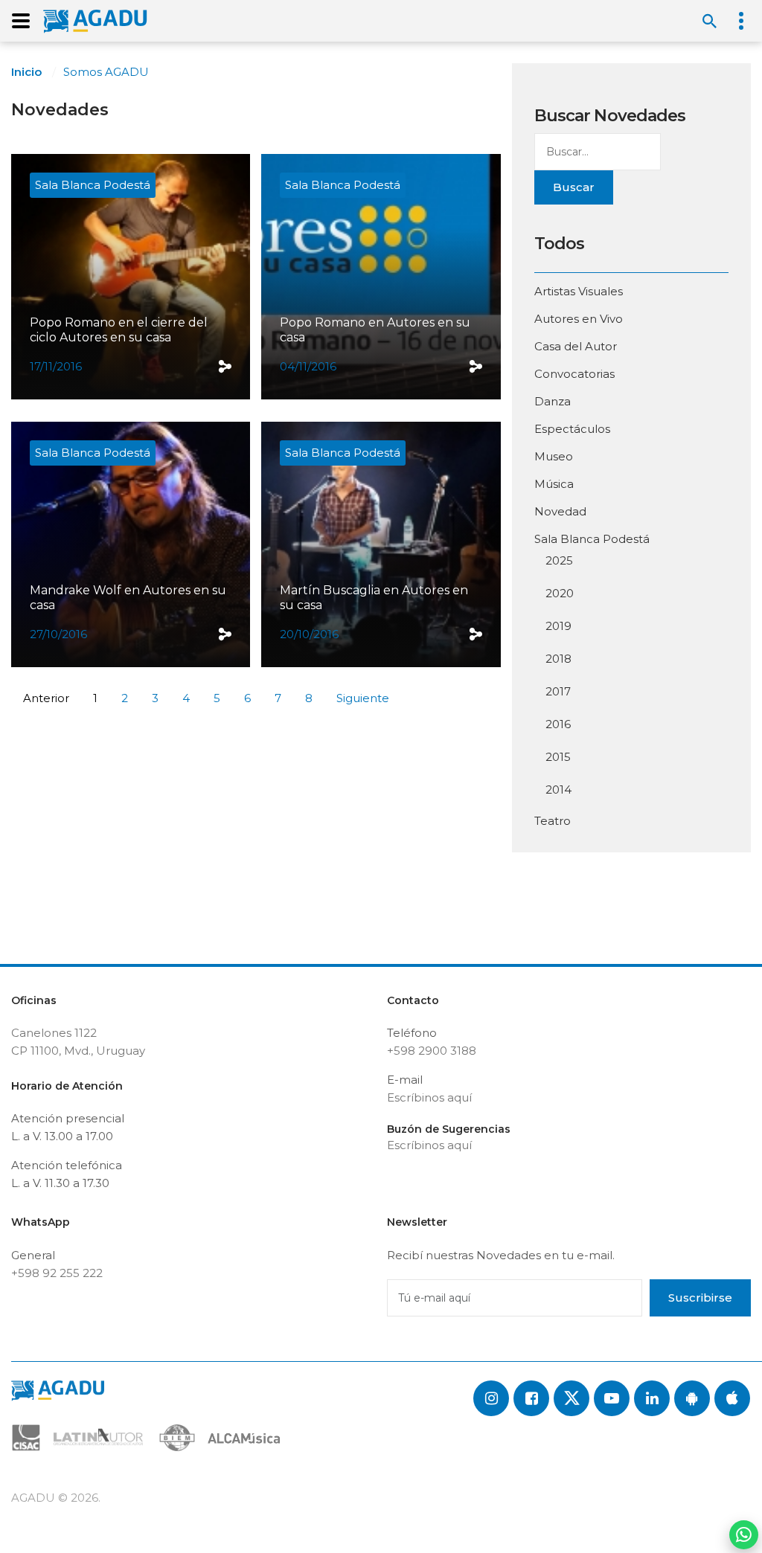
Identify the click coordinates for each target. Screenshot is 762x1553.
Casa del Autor (575, 346)
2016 (558, 724)
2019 (558, 626)
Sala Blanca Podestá (92, 185)
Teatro (552, 821)
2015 (558, 757)
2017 (558, 691)
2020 (559, 593)
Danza (552, 401)
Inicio (26, 72)
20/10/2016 (309, 634)
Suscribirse (700, 1297)
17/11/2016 (56, 366)
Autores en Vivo (578, 319)
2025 (559, 560)
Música (554, 484)
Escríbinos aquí (429, 1097)
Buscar (574, 187)
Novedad (560, 511)
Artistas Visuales (578, 291)
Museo (553, 456)
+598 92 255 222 (57, 1273)
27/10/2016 (58, 634)
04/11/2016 (308, 366)
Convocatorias (574, 374)
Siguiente (362, 698)
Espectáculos (572, 429)
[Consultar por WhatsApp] (743, 1534)
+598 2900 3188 (431, 1051)
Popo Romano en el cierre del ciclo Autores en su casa (119, 329)
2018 (558, 659)
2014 (558, 789)
